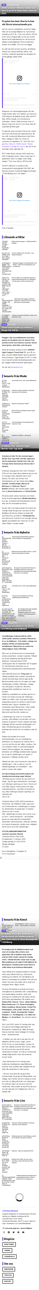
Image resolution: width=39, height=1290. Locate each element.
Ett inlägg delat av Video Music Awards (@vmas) (19, 105)
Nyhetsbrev (9, 1244)
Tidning (7, 1250)
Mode (4, 324)
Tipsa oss (8, 1275)
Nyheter (5, 443)
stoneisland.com (16, 367)
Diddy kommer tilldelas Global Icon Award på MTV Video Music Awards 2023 (19, 10)
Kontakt (7, 1281)
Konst (4, 623)
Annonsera (8, 1269)
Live (3, 930)
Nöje (4, 5)
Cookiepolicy (9, 1256)
